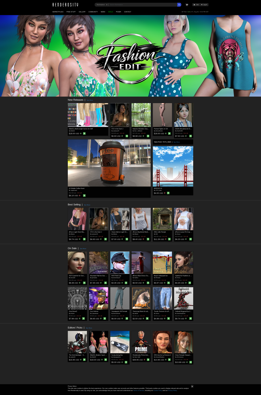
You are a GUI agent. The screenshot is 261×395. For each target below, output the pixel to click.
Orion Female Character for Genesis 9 (188, 355)
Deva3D (73, 277)
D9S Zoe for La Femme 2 (162, 355)
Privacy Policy (172, 390)
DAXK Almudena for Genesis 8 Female (188, 129)
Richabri (158, 277)
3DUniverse (180, 357)
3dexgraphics (117, 357)
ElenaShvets (159, 131)
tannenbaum (116, 277)
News (103, 12)
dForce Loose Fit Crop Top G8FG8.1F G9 (189, 232)
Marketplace (58, 12)
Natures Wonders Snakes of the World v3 (146, 129)
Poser (118, 12)
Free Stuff (71, 12)
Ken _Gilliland (138, 131)
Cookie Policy (158, 390)
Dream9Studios (160, 357)
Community (93, 12)
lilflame (73, 234)
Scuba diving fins (117, 355)
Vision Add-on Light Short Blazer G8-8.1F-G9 (126, 232)
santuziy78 (116, 131)
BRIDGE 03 (158, 188)
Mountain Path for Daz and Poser (101, 276)
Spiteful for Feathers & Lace (184, 276)
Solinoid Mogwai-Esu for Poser (185, 311)
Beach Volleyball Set (161, 276)
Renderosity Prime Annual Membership (146, 355)
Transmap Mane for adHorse (142, 311)
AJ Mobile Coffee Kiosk (77, 188)
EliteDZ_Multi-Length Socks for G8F (81, 129)
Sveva (178, 234)
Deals (110, 12)
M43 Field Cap (116, 276)
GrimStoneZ (73, 311)
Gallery (82, 12)
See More (90, 100)
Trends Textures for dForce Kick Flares (167, 311)
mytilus (136, 277)
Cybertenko (95, 313)
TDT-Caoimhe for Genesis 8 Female (81, 276)
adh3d (136, 313)
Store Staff (137, 357)
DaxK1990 (180, 131)
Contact (127, 12)
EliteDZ (73, 131)
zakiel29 (73, 357)
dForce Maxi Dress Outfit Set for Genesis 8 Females (150, 276)
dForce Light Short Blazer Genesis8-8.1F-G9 (84, 232)
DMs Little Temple (160, 232)
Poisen (73, 313)
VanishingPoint (181, 313)
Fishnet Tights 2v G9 (161, 129)
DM (157, 234)
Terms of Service (138, 390)
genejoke (94, 277)
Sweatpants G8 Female (119, 311)
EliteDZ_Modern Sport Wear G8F (101, 355)
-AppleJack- (74, 190)
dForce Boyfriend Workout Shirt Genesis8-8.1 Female (150, 232)
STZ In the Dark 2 (117, 129)
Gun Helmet (94, 311)
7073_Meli (159, 190)
